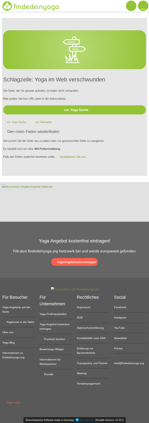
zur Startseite (44, 122)
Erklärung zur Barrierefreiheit (86, 350)
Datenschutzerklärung (90, 327)
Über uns (8, 332)
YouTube (119, 327)
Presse (118, 348)
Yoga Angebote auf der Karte (16, 309)
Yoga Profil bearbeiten (53, 314)
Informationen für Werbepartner (50, 361)
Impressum (84, 307)
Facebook (120, 307)
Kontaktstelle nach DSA (91, 338)
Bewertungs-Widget (52, 349)
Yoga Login (13, 402)
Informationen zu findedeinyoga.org (13, 355)
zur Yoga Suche (76, 110)
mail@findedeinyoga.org (129, 363)
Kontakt (48, 374)
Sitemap (82, 373)
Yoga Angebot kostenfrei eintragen (54, 326)
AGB (79, 317)
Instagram (120, 317)
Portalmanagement (88, 383)
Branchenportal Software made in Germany (49, 420)
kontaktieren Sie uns (73, 156)
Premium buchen (54, 339)
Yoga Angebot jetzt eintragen (76, 262)
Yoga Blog (8, 342)
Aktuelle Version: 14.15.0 (109, 420)
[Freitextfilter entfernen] (131, 6)
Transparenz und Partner (92, 363)
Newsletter (120, 338)
